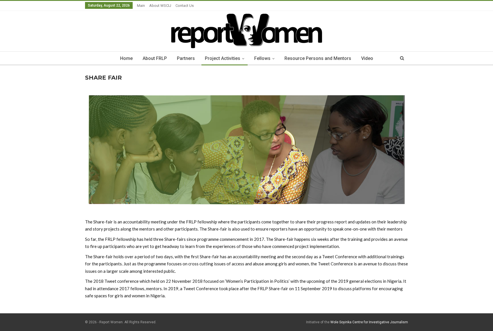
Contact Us (184, 5)
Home (126, 58)
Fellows (262, 58)
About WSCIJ (160, 5)
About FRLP (155, 58)
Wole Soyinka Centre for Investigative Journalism (369, 322)
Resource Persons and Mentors (317, 58)
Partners (186, 58)
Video (367, 58)
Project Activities (222, 58)
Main (141, 5)
